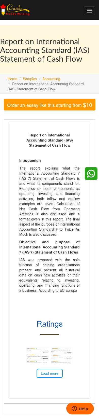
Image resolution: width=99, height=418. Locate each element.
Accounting (51, 78)
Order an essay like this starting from (49, 104)
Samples (30, 78)
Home (12, 78)
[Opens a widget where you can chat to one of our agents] (80, 409)
